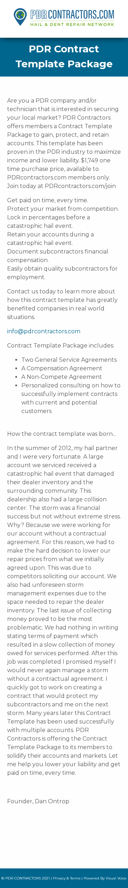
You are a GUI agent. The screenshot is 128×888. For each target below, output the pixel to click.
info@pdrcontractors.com (43, 331)
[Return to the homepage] (58, 14)
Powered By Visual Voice (105, 878)
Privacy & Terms (66, 878)
